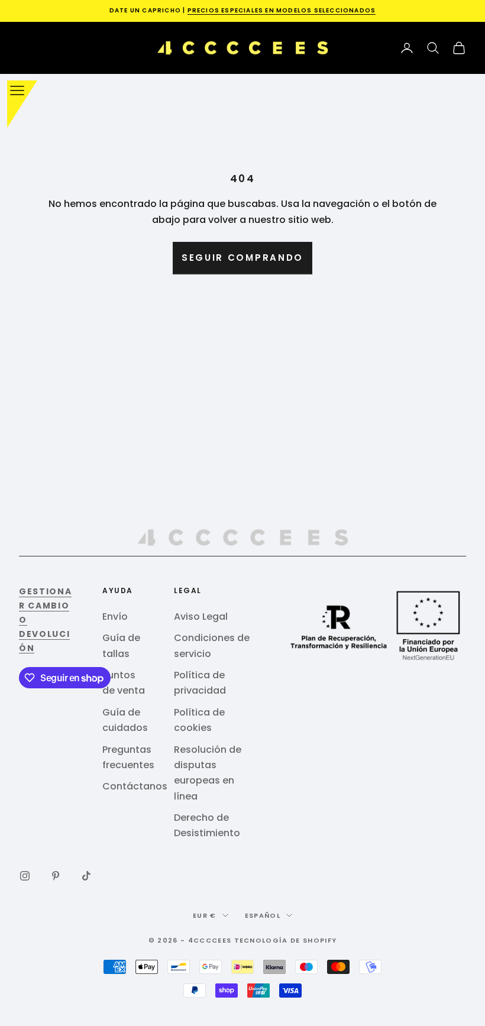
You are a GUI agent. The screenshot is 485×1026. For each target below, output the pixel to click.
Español (262, 915)
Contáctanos (134, 786)
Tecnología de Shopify (285, 940)
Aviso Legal (201, 616)
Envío (115, 616)
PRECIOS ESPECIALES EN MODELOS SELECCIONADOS (281, 10)
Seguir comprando (242, 257)
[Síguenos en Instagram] (25, 876)
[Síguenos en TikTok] (86, 876)
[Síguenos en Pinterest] (56, 876)
